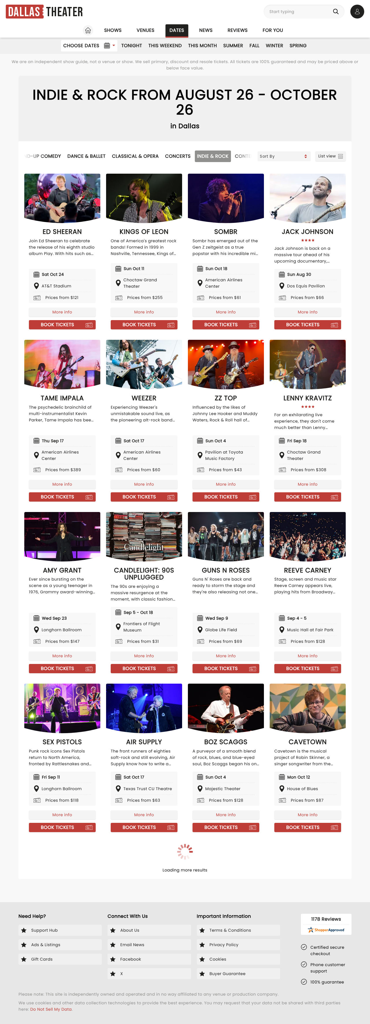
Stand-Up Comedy (38, 156)
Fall (254, 45)
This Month (202, 45)
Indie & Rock (213, 156)
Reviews (238, 30)
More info (62, 312)
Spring (298, 45)
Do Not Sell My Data (51, 1009)
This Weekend (165, 45)
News (205, 30)
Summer (233, 45)
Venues (146, 30)
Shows (112, 30)
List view (327, 156)
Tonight (131, 45)
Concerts (177, 156)
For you (273, 30)
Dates (176, 30)
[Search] (337, 11)
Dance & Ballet (86, 156)
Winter (274, 45)
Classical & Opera (135, 156)
